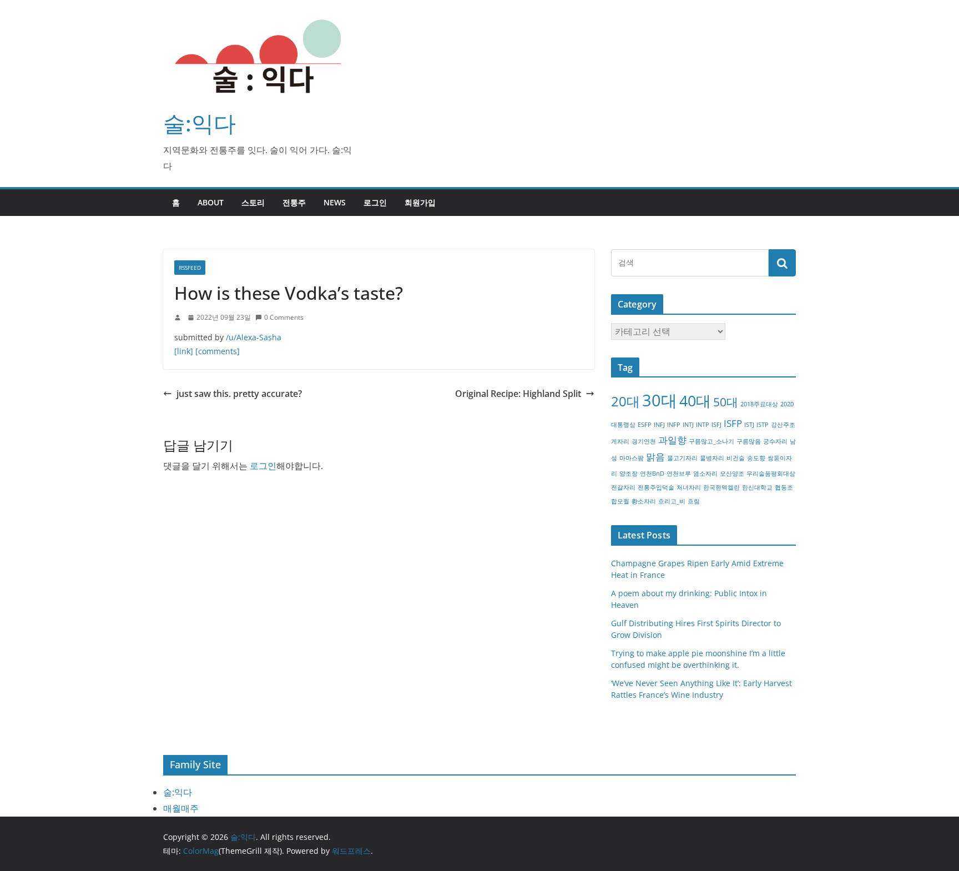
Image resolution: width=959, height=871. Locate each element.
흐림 (694, 501)
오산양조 (732, 473)
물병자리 (712, 458)
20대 (625, 401)
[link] (183, 351)
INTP (702, 425)
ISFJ (716, 425)
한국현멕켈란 (721, 487)
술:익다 (199, 123)
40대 (695, 400)
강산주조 (783, 425)
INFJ (659, 425)
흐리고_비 (671, 501)
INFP (673, 425)
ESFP (645, 425)
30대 (659, 400)
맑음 (655, 456)
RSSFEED (190, 267)
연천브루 (679, 473)
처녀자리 (689, 487)
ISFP (733, 423)
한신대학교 (757, 487)
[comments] (217, 351)
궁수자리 (775, 441)
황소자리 (644, 501)
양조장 (628, 473)
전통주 (294, 202)
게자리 (620, 441)
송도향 (756, 458)
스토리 (253, 202)
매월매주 (181, 808)
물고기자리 (682, 458)
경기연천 (644, 441)
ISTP (762, 425)
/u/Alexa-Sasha (253, 337)
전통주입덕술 (656, 487)
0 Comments (284, 317)
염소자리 (705, 473)
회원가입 (420, 202)
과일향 (672, 440)
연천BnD (652, 473)
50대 (725, 402)
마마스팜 (631, 458)
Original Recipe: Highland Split (518, 393)
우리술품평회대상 (770, 473)
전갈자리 (623, 487)
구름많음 (748, 441)
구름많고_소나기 (711, 441)
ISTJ (749, 425)
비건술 (735, 458)
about (211, 202)
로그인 (375, 202)
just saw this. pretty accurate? (239, 393)
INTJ (688, 425)
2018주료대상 (759, 404)
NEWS (335, 202)
